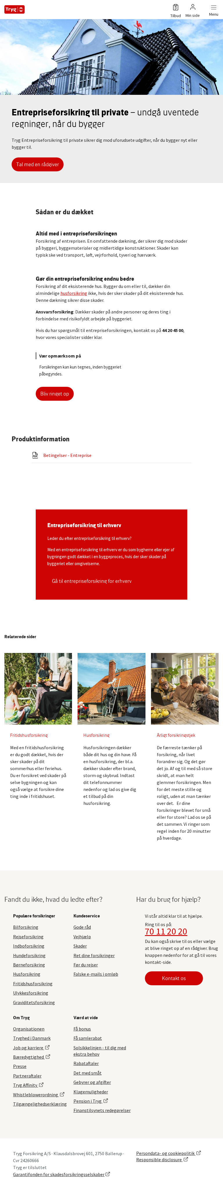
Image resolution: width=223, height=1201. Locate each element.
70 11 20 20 (166, 931)
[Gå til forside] (14, 9)
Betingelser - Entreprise (67, 455)
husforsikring (73, 293)
